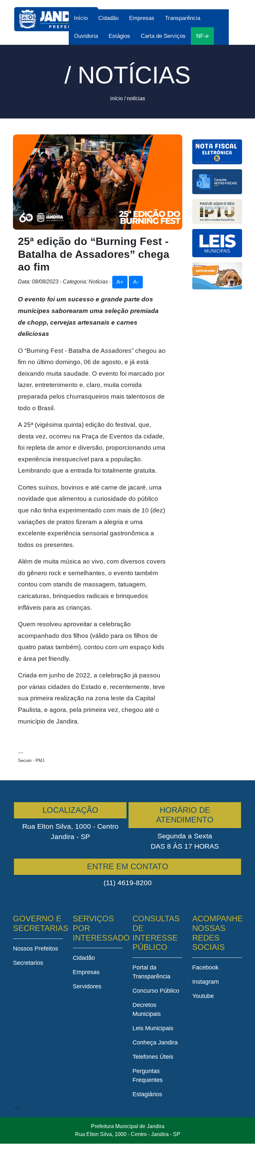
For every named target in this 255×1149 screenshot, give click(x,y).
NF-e (202, 36)
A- (135, 282)
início (116, 98)
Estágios (119, 36)
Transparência (182, 18)
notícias (136, 98)
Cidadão (108, 18)
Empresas (141, 18)
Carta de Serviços (163, 36)
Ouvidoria (86, 36)
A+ (120, 282)
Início (81, 18)
